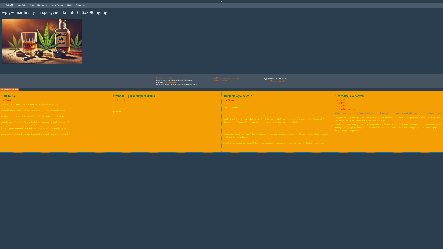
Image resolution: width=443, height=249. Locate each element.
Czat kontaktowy (170, 82)
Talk (9, 5)
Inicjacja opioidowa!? (238, 96)
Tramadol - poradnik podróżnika (134, 96)
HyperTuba (22, 5)
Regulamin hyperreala (163, 78)
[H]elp (69, 5)
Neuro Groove (57, 5)
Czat (32, 5)
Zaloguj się (80, 5)
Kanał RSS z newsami (219, 80)
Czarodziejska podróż (349, 96)
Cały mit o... (9, 96)
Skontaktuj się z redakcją (278, 81)
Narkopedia (42, 5)
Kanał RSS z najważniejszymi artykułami (225, 78)
